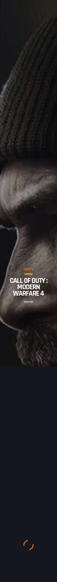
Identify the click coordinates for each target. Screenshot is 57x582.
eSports (28, 269)
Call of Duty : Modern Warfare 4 (28, 287)
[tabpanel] (28, 285)
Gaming (28, 274)
